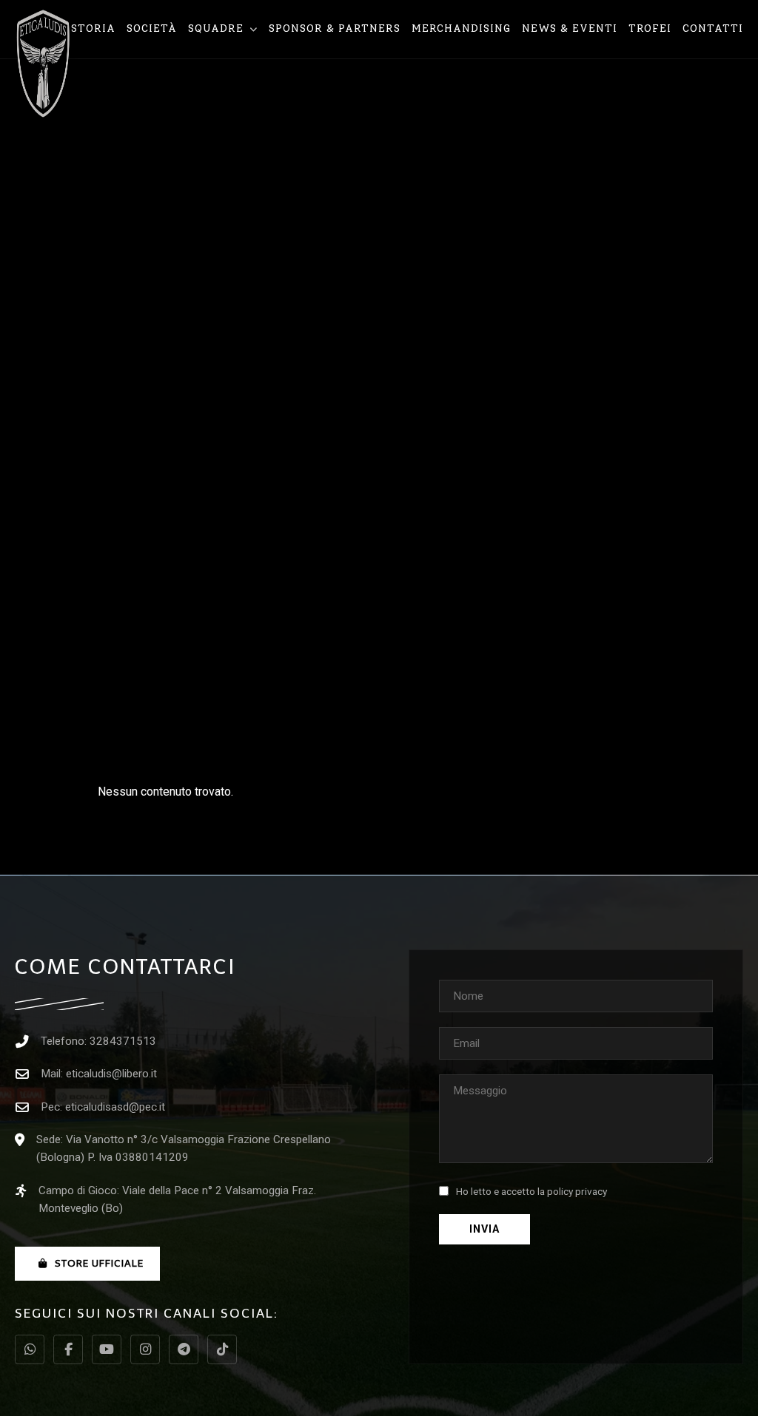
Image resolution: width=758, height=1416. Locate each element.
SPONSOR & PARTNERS (334, 28)
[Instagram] (145, 1349)
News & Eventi (569, 28)
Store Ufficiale (99, 1263)
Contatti (712, 28)
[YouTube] (106, 1349)
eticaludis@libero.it (111, 1073)
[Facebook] (68, 1349)
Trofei (649, 28)
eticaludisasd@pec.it (115, 1107)
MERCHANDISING (461, 28)
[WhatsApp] (29, 1349)
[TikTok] (222, 1349)
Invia (484, 1229)
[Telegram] (183, 1349)
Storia (93, 28)
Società (152, 28)
